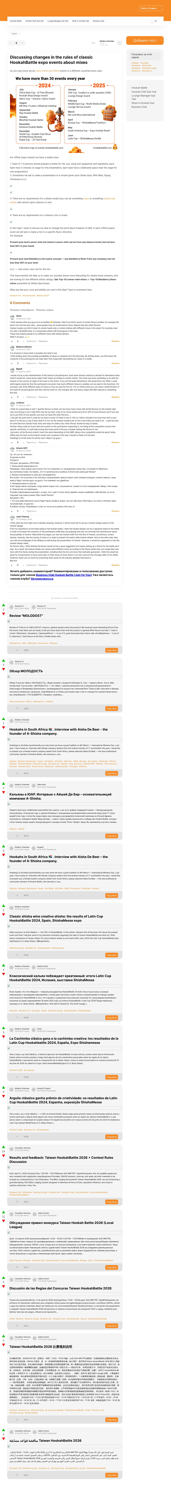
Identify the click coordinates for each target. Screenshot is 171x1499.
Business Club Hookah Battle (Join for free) (64, 575)
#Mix (24, 643)
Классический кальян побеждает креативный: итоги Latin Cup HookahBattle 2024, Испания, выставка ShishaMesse (60, 978)
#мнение (144, 63)
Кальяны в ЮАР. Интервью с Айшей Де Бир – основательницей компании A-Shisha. (60, 796)
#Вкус (29, 701)
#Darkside (103, 761)
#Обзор (49, 701)
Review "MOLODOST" (26, 616)
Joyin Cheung (22, 516)
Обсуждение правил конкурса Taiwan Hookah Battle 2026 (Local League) (61, 1225)
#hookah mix (15, 295)
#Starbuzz (49, 766)
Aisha (18, 316)
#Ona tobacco (110, 764)
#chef (12, 1319)
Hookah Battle (16, 21)
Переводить (43, 341)
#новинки (136, 68)
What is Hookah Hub (80, 21)
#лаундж (36, 1010)
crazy (86, 198)
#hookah (27, 1260)
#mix (90, 1260)
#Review (53, 643)
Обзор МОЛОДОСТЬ (26, 671)
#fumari (112, 761)
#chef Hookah (15, 1260)
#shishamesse (58, 948)
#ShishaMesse (84, 1010)
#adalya (13, 761)
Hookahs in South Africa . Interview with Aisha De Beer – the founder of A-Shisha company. (58, 859)
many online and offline (47, 70)
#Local (83, 1319)
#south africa (37, 766)
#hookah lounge (32, 1319)
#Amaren (68, 761)
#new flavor (43, 643)
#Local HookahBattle (99, 1192)
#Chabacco (147, 71)
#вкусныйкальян (17, 701)
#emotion (13, 1010)
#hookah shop (59, 1319)
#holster (13, 764)
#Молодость (39, 701)
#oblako (99, 764)
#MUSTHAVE (89, 764)
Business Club (98, 21)
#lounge (83, 1260)
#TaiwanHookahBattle (19, 1195)
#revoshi (13, 766)
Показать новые (45, 310)
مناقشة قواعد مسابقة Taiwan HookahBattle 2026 (45, 1441)
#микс (44, 1010)
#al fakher (48, 761)
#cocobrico (93, 761)
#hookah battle (16, 1070)
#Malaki (64, 764)
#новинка (136, 65)
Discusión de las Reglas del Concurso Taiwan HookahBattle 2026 (60, 1288)
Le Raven (20, 403)
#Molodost (32, 643)
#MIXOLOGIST (43, 295)
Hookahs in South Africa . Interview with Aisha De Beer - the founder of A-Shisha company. (58, 731)
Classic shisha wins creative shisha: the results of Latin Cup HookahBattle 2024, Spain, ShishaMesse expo (56, 918)
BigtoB (19, 369)
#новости (136, 71)
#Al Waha (59, 761)
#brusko (83, 761)
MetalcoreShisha (24, 347)
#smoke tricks (24, 766)
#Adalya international (27, 761)
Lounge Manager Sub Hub (58, 21)
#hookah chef (15, 1192)
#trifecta (83, 766)
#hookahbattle (29, 295)
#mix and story (75, 764)
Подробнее (112, 650)
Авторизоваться (42, 578)
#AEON (21, 829)
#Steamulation (61, 766)
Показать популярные (22, 310)
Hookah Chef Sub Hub (35, 21)
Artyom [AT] (21, 448)
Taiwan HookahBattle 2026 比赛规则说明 (40, 1347)
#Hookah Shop (67, 1192)
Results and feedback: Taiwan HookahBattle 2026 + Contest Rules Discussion (61, 1160)
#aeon (40, 761)
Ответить (116, 341)
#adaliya (13, 888)
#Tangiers (73, 766)
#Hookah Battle (24, 764)
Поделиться (31, 341)
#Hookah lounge (40, 764)
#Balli (75, 761)
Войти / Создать (149, 8)
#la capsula (29, 1070)
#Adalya (13, 829)
